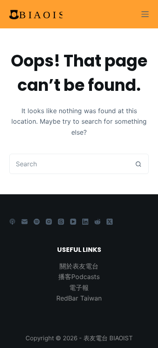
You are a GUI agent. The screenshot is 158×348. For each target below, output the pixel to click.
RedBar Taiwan (79, 298)
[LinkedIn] (85, 222)
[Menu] (145, 14)
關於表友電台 (79, 266)
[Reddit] (97, 222)
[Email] (24, 222)
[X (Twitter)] (110, 222)
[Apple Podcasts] (12, 222)
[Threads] (61, 222)
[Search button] (138, 164)
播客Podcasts (79, 277)
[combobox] (69, 164)
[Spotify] (37, 222)
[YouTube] (73, 222)
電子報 (79, 288)
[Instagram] (49, 222)
